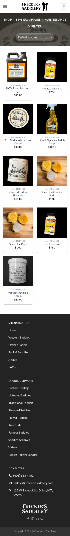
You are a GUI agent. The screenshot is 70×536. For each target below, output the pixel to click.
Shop (8, 19)
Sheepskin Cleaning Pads (52, 194)
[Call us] (41, 519)
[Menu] (5, 6)
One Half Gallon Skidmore (18, 194)
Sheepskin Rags (18, 244)
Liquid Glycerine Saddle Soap (52, 142)
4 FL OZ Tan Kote (52, 88)
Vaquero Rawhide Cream (18, 294)
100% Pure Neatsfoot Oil (18, 90)
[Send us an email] (37, 519)
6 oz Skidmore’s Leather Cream (18, 142)
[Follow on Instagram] (32, 519)
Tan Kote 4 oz (52, 244)
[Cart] (64, 6)
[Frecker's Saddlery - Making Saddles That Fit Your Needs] (35, 6)
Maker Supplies (28, 19)
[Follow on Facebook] (28, 519)
